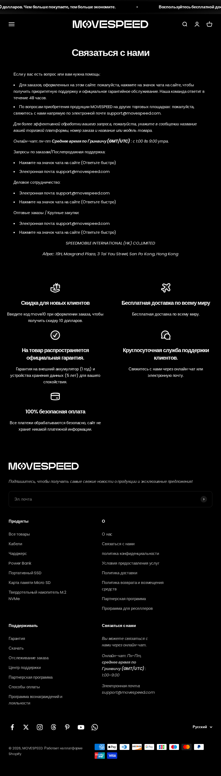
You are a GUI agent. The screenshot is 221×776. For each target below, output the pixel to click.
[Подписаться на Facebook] (12, 727)
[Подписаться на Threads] (53, 727)
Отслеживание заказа (29, 658)
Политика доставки (119, 573)
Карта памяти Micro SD (30, 582)
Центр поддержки (25, 667)
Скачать (16, 648)
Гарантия (17, 638)
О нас (107, 534)
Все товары (19, 534)
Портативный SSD (25, 573)
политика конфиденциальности (130, 553)
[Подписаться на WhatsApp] (94, 727)
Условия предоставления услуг (130, 563)
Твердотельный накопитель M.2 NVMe (37, 595)
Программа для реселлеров (127, 608)
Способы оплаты (24, 687)
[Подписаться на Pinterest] (67, 727)
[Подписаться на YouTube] (81, 727)
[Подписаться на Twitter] (26, 727)
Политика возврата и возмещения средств (133, 586)
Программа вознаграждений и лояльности (35, 700)
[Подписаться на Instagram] (39, 727)
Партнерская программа (124, 598)
